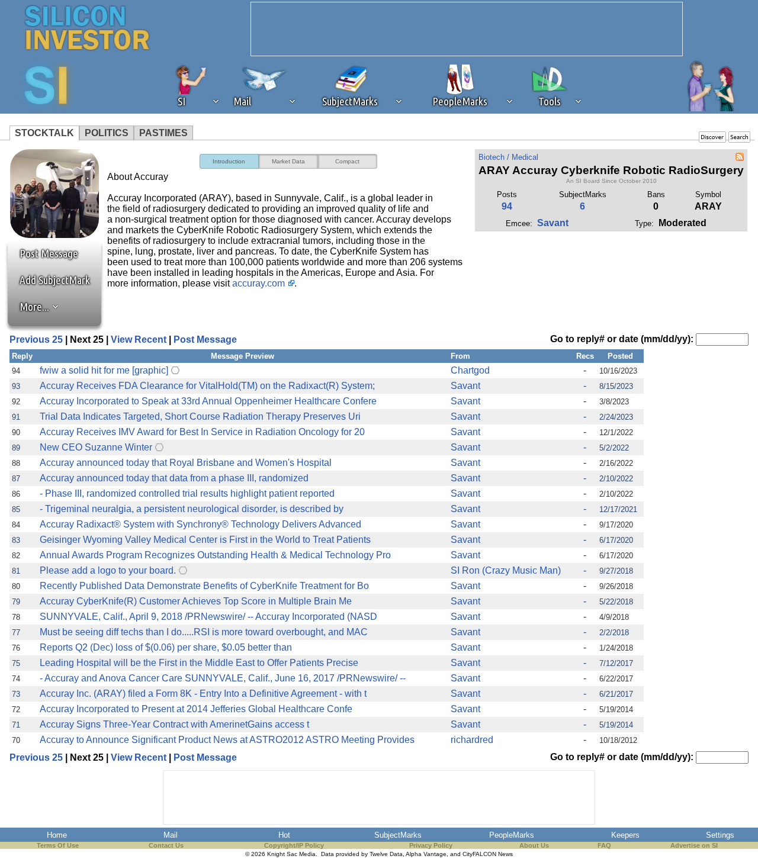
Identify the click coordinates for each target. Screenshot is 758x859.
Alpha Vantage (426, 854)
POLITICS (107, 133)
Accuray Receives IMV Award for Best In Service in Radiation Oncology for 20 (202, 432)
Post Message (43, 253)
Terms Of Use (58, 845)
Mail (170, 835)
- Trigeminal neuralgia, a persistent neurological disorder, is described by (191, 509)
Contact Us (166, 845)
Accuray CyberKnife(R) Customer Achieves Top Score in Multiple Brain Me (196, 601)
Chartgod (470, 370)
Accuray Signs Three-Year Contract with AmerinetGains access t (174, 724)
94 (507, 206)
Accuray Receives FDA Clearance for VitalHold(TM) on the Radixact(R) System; (207, 386)
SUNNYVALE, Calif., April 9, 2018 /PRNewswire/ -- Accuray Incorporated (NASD (208, 617)
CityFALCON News (487, 854)
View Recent (138, 339)
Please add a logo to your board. (108, 570)
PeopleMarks (511, 835)
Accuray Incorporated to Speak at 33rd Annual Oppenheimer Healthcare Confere (208, 401)
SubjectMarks (398, 835)
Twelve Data (386, 854)
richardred (472, 740)
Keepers (625, 835)
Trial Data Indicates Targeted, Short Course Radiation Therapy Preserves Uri (200, 416)
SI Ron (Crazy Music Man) (506, 570)
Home (57, 835)
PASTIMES (163, 133)
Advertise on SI (694, 845)
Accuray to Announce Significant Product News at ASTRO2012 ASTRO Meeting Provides (227, 740)
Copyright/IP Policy (294, 845)
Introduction (229, 161)
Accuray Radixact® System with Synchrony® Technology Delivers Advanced (200, 524)
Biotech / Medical (508, 157)
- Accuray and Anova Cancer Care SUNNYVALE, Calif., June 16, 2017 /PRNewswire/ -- (223, 678)
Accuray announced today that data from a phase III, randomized (174, 478)
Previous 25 (36, 339)
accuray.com (258, 283)
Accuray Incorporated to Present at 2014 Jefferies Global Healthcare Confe (196, 709)
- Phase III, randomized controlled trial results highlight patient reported (187, 493)
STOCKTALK (44, 133)
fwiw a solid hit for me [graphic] (104, 370)
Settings (720, 835)
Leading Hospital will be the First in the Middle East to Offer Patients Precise (199, 663)
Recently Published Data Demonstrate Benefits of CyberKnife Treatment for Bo (204, 586)
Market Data (288, 161)
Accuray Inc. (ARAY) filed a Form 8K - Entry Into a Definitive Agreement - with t (203, 694)
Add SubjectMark (55, 280)
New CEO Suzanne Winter (96, 447)
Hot (284, 835)
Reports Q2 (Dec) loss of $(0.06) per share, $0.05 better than (166, 647)
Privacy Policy (430, 845)
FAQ (604, 845)
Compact (347, 161)
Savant (552, 223)
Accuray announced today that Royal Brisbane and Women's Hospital (186, 463)
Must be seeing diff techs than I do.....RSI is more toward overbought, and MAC (204, 632)
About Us (534, 845)
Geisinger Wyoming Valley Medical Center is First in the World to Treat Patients (205, 540)
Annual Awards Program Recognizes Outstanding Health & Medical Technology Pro (215, 555)
